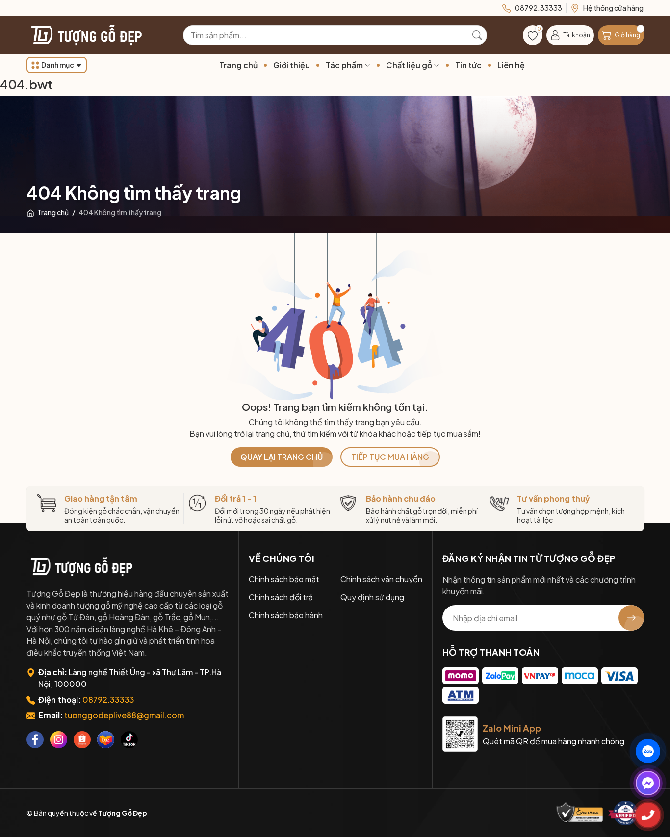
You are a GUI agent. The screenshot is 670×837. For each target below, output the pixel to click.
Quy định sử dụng (372, 597)
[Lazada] (105, 739)
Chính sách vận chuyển (381, 579)
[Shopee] (82, 739)
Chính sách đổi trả (281, 597)
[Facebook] (35, 739)
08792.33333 (108, 699)
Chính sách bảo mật (284, 579)
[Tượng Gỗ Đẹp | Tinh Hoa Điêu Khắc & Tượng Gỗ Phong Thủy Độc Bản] (85, 35)
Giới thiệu (291, 65)
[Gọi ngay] (648, 815)
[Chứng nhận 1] (580, 813)
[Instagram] (58, 739)
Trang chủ (238, 65)
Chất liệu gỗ (410, 65)
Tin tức (468, 65)
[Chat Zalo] (648, 751)
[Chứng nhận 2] (626, 813)
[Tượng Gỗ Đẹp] (80, 566)
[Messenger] (648, 783)
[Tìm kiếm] (477, 35)
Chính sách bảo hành (286, 615)
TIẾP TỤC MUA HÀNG (390, 457)
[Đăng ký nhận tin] (631, 618)
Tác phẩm (345, 65)
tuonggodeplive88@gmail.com (124, 715)
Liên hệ (511, 65)
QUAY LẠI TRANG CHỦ (281, 457)
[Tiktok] (129, 739)
